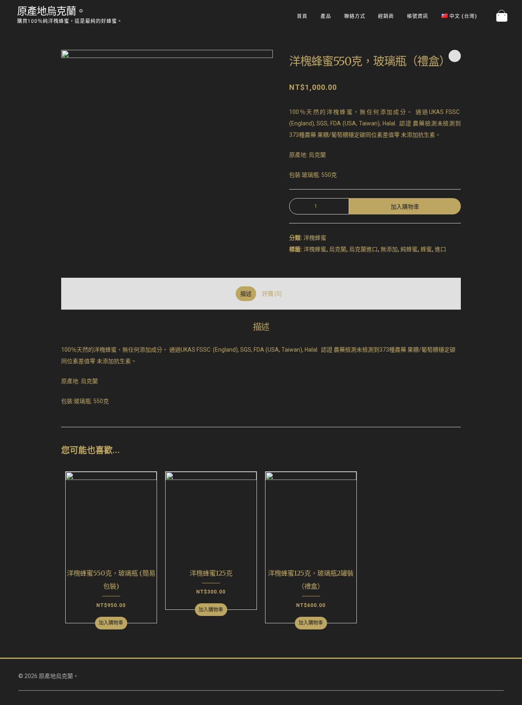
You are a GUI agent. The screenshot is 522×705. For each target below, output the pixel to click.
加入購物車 (405, 206)
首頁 (302, 16)
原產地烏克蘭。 (51, 11)
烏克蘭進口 (363, 249)
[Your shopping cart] (501, 16)
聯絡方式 (354, 16)
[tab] (246, 293)
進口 (440, 249)
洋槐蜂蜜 (314, 237)
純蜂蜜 (409, 249)
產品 (326, 16)
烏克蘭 (337, 249)
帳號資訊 (417, 16)
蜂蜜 (426, 249)
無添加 (389, 249)
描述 (246, 293)
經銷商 (386, 16)
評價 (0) (272, 293)
